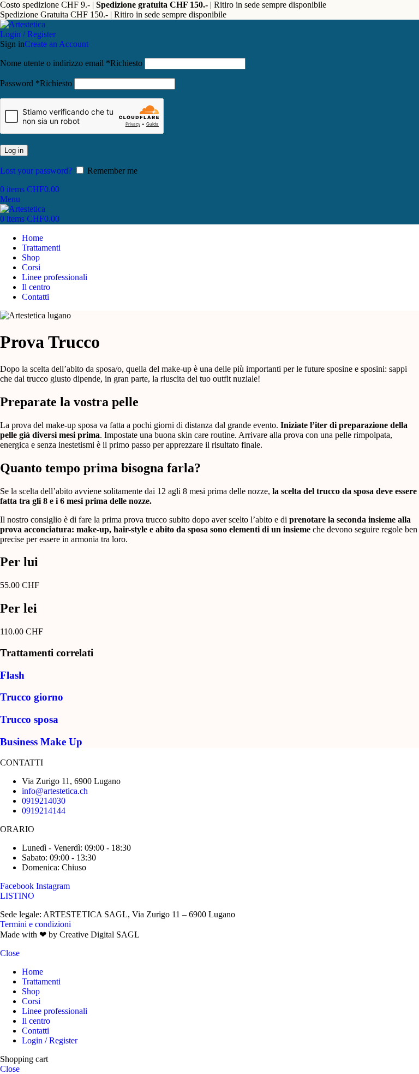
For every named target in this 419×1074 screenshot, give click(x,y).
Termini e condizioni (35, 924)
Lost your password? (36, 170)
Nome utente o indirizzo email (71, 63)
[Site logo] (22, 24)
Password (36, 83)
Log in (13, 150)
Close (10, 953)
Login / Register (49, 1040)
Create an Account (56, 44)
